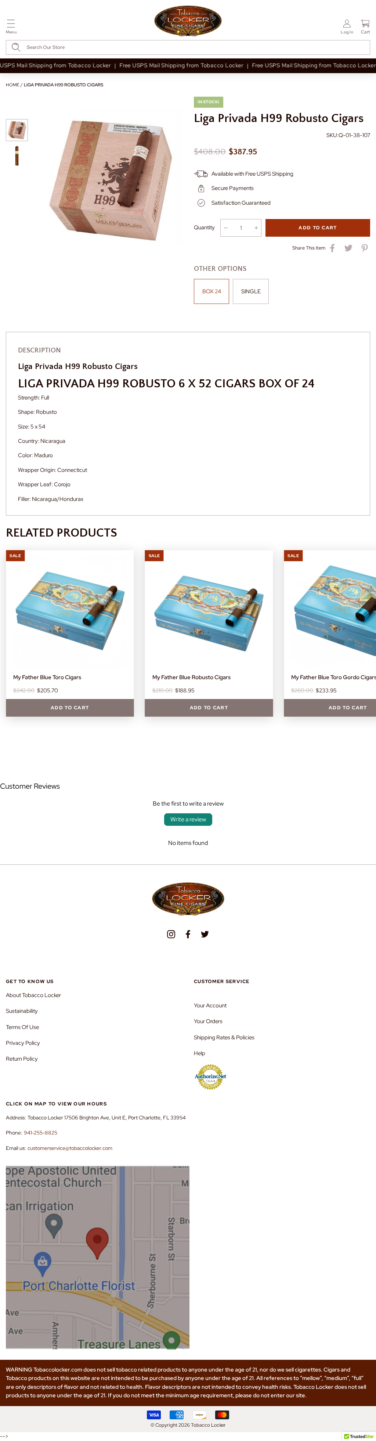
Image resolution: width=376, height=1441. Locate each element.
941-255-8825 (40, 1132)
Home (12, 85)
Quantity (204, 227)
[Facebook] (188, 934)
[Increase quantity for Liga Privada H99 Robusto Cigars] (256, 228)
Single (251, 291)
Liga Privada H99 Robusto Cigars (63, 85)
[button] (11, 28)
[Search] (16, 47)
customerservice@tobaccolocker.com (70, 1148)
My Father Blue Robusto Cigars (191, 677)
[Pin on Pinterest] (365, 248)
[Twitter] (205, 934)
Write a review (188, 819)
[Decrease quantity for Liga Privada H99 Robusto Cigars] (226, 228)
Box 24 (211, 291)
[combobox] (188, 47)
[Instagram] (171, 934)
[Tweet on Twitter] (348, 248)
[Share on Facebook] (332, 248)
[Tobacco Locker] (188, 21)
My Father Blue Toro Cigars (47, 677)
